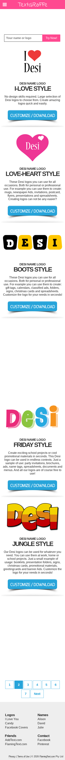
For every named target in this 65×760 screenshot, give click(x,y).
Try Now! (51, 38)
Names (43, 715)
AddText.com (13, 739)
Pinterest (43, 744)
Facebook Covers (16, 727)
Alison (42, 719)
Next (37, 694)
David (41, 723)
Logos (10, 715)
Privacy (12, 756)
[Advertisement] (33, 19)
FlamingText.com (16, 744)
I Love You (12, 719)
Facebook (44, 739)
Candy (9, 723)
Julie (41, 727)
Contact (43, 736)
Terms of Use (23, 756)
